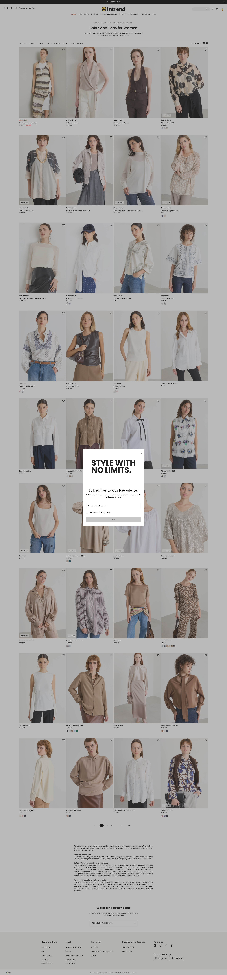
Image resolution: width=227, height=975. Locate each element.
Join (113, 519)
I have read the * (100, 512)
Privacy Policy (105, 512)
